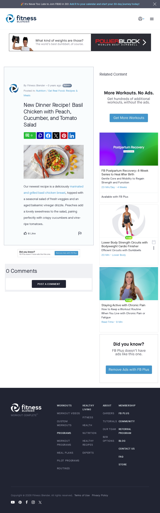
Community (127, 421)
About (107, 405)
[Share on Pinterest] (64, 135)
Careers (108, 413)
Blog (122, 441)
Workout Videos (68, 413)
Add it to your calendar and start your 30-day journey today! (105, 4)
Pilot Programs (68, 460)
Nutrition (41, 90)
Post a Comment (48, 284)
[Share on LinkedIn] (72, 135)
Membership (127, 405)
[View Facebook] (27, 503)
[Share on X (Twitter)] (56, 135)
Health (87, 425)
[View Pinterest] (20, 503)
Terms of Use (82, 495)
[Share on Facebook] (48, 135)
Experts (88, 452)
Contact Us (127, 448)
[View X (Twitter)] (40, 503)
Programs (64, 433)
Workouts (64, 405)
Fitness (88, 417)
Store (123, 464)
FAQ (121, 456)
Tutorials (110, 421)
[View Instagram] (33, 503)
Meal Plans (65, 452)
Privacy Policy (100, 495)
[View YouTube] (14, 503)
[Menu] (150, 19)
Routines (63, 468)
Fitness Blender (21, 18)
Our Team (109, 429)
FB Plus (124, 413)
